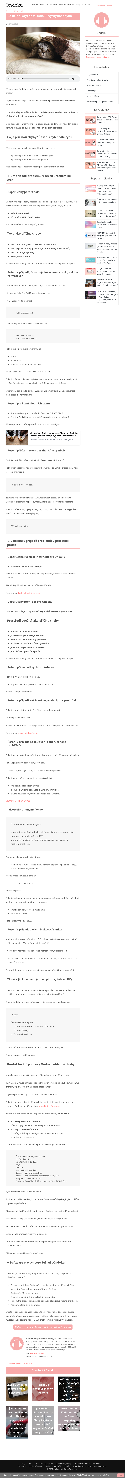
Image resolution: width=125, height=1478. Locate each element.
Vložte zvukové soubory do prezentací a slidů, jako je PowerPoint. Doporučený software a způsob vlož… (107, 297)
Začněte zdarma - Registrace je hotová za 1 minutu (43, 1327)
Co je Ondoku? (92, 74)
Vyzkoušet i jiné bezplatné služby (100, 101)
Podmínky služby (64, 1463)
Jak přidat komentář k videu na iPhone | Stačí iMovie (106, 142)
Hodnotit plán (92, 91)
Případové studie (66, 5)
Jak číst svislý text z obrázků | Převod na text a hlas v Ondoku (107, 131)
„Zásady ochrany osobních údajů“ (94, 1475)
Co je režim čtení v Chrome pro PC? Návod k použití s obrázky (107, 154)
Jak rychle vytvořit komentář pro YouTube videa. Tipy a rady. (106, 271)
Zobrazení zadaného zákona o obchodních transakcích (39, 1466)
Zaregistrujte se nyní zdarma (97, 57)
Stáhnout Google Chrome (18, 800)
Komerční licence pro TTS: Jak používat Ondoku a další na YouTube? (107, 260)
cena (42, 5)
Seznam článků (93, 96)
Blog (16, 11)
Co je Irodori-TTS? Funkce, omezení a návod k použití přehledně (107, 120)
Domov (35, 5)
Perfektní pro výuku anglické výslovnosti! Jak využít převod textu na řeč (107, 282)
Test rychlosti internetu (29, 592)
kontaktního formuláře (50, 1106)
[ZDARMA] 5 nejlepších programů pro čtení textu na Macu (107, 236)
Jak (22, 11)
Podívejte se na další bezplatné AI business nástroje (85, 1466)
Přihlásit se (87, 5)
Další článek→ (28, 1364)
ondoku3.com (37, 1353)
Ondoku (9, 11)
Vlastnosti (52, 5)
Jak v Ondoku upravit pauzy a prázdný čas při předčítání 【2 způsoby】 (107, 213)
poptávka (50, 1463)
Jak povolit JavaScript (27, 733)
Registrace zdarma (104, 5)
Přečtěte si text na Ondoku (97, 80)
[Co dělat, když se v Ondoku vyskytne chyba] (90, 120)
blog (23, 1463)
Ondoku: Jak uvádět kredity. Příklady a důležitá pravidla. (107, 225)
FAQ (78, 5)
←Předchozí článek (13, 1364)
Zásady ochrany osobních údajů (87, 1463)
